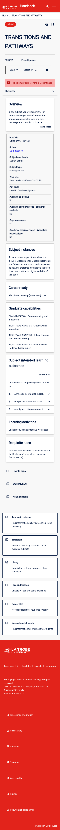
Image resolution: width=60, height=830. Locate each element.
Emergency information (21, 715)
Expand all (44, 374)
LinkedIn (38, 666)
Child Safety (16, 730)
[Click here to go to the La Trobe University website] (9, 7)
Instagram (51, 666)
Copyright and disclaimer (22, 810)
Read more (45, 127)
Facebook (9, 666)
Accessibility (16, 778)
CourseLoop (52, 826)
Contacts (14, 746)
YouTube (26, 666)
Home (5, 15)
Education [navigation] (18, 151)
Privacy (13, 794)
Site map (14, 762)
